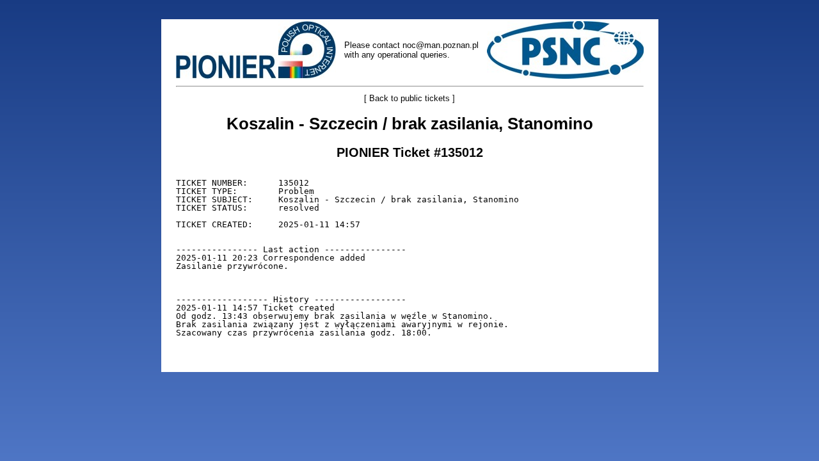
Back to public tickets (409, 98)
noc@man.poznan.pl (440, 45)
